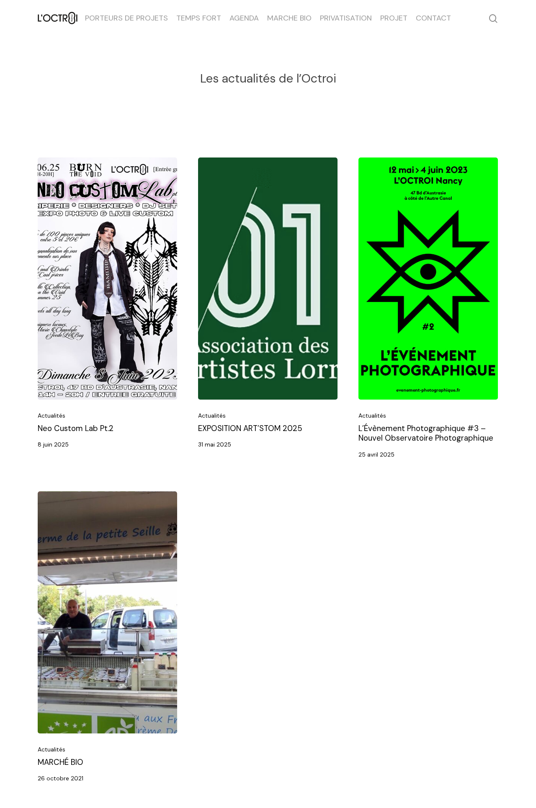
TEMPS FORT (198, 18)
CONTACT (433, 18)
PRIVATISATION (346, 18)
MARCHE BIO (289, 18)
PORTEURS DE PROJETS (126, 18)
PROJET (393, 18)
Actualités (51, 416)
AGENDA (244, 18)
